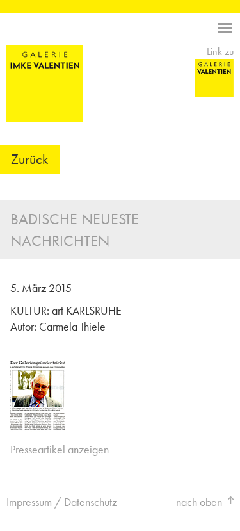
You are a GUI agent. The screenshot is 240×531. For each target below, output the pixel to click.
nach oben (199, 501)
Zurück (29, 159)
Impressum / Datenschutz (61, 501)
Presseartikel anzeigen (59, 449)
